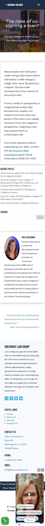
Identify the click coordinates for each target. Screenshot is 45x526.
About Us (11, 417)
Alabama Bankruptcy (26, 36)
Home (8, 36)
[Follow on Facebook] (11, 398)
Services (10, 420)
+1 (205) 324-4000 (13, 460)
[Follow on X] (6, 398)
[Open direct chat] (38, 470)
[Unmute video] (29, 494)
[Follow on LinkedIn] (21, 398)
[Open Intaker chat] (19, 525)
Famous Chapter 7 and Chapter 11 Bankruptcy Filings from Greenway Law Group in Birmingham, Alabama (19, 183)
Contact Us (12, 423)
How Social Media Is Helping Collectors (19, 203)
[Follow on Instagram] (16, 398)
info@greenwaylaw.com (16, 470)
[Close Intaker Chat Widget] (42, 470)
